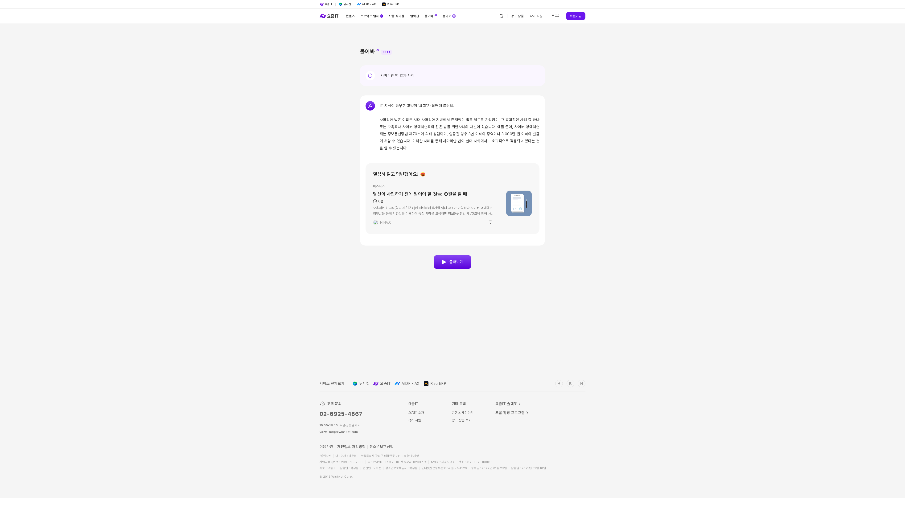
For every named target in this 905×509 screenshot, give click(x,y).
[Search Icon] (501, 16)
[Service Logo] (329, 16)
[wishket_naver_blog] (581, 383)
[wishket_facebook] (559, 383)
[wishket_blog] (570, 383)
